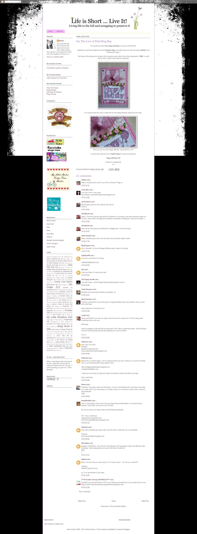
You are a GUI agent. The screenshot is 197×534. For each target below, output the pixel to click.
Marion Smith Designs (56, 312)
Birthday (63, 265)
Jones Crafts (56, 308)
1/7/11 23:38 (85, 311)
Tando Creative (61, 337)
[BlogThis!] (112, 169)
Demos (53, 285)
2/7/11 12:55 (85, 475)
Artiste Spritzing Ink (53, 259)
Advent (48, 256)
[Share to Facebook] (116, 169)
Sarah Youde (51, 247)
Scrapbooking (60, 333)
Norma (83, 384)
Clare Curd (50, 224)
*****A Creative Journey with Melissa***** (95, 479)
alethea (83, 180)
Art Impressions (66, 256)
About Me (60, 31)
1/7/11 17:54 (85, 251)
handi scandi (62, 302)
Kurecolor (50, 310)
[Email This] (110, 169)
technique (51, 340)
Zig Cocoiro (56, 350)
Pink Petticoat (65, 321)
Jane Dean (50, 234)
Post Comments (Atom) (118, 506)
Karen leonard (86, 236)
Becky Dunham (86, 299)
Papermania (68, 319)
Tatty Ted (69, 337)
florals (54, 296)
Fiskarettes (67, 294)
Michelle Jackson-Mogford (55, 240)
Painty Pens (58, 319)
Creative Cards (60, 277)
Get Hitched (63, 300)
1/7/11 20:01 (85, 275)
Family (60, 294)
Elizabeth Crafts (53, 291)
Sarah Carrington (52, 243)
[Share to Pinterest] (118, 169)
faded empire (51, 294)
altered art (56, 256)
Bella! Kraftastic (54, 263)
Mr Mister (67, 314)
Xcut (67, 348)
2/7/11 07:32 (85, 423)
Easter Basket (51, 90)
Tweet (51, 342)
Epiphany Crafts (65, 291)
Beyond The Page (52, 265)
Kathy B (49, 237)
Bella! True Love (65, 263)
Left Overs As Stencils (54, 92)
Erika (48, 230)
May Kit (66, 312)
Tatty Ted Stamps (52, 88)
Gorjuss (54, 302)
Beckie (61, 41)
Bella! (60, 261)
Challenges (57, 271)
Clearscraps (50, 273)
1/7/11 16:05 (85, 221)
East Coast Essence (61, 289)
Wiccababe (85, 443)
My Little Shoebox (57, 317)
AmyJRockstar (86, 400)
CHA (50, 271)
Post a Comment (84, 491)
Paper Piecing (51, 94)
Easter (70, 289)
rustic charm (55, 329)
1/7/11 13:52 (85, 197)
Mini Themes (57, 314)
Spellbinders (50, 337)
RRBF (52, 326)
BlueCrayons (85, 245)
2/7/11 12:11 (85, 455)
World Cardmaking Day (57, 346)
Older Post (145, 501)
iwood (48, 308)
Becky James (51, 221)
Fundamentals (51, 298)
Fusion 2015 (52, 300)
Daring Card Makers (63, 282)
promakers (50, 324)
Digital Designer (62, 284)
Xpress (49, 350)
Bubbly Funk (51, 269)
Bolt (56, 267)
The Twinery (61, 340)
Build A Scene (62, 269)
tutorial (70, 340)
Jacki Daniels (86, 202)
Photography (54, 321)
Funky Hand (62, 298)
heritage (57, 306)
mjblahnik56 (85, 255)
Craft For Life (59, 275)
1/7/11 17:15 (85, 241)
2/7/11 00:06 (85, 354)
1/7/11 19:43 (85, 265)
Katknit (83, 459)
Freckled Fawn (65, 296)
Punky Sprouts (61, 324)
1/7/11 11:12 (85, 185)
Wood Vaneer (59, 344)
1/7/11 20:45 (85, 285)
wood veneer (68, 344)
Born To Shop (65, 267)
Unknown (84, 342)
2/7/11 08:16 (85, 439)
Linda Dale (85, 190)
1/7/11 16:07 (85, 231)
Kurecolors (59, 310)
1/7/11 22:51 (85, 295)
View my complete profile (55, 57)
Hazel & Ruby (57, 304)
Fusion (70, 298)
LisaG (83, 315)
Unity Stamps (60, 342)
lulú (82, 269)
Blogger (127, 529)
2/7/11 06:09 (85, 396)
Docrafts (65, 287)
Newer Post (82, 501)
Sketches (49, 335)
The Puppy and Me (88, 279)
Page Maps (50, 319)
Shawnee (84, 427)
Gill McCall (85, 214)
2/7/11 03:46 (85, 380)
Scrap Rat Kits (58, 331)
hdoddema (112, 529)
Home (50, 31)
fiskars (48, 296)
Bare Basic (67, 259)
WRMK (61, 348)
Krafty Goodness (66, 308)
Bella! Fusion (68, 261)
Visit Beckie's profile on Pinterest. (58, 68)
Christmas (66, 271)
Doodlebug (50, 289)
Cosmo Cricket (60, 273)
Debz (48, 227)
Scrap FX (49, 331)
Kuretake (68, 310)
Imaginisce (66, 306)
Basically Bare (51, 261)
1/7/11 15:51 (85, 209)
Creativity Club (60, 279)
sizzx (68, 333)
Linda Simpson (86, 289)
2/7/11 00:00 (85, 337)
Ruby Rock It (64, 326)
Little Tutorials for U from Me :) (57, 78)
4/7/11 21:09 (85, 487)
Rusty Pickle (66, 329)
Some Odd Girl (63, 335)
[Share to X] (114, 169)
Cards (70, 269)
